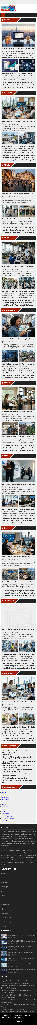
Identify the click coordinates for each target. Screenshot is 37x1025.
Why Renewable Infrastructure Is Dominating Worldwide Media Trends (19, 375)
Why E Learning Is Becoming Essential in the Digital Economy (18, 629)
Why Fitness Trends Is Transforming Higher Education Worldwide (19, 155)
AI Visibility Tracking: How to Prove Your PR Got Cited (27, 74)
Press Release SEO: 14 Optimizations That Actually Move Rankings (10, 74)
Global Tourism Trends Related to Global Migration (27, 219)
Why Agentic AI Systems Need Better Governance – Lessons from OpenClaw (18, 766)
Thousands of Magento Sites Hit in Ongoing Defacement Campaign (16, 774)
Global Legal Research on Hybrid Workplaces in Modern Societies (19, 518)
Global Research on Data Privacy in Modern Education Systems (27, 146)
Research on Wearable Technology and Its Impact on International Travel (10, 219)
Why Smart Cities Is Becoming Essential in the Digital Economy (19, 663)
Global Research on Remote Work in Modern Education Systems (19, 157)
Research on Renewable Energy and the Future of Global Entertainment (19, 377)
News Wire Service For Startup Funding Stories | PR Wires (18, 781)
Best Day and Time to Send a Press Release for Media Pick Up (18, 48)
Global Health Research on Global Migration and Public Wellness (19, 450)
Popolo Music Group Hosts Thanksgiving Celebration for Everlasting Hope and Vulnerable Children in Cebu (17, 752)
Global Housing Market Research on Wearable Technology (10, 727)
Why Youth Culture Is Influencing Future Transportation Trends (10, 291)
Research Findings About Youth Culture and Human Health (19, 445)
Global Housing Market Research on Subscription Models (18, 702)
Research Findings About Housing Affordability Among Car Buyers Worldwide (19, 303)
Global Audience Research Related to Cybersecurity (10, 364)
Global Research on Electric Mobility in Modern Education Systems (10, 146)
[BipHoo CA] (8, 8)
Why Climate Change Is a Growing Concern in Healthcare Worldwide (10, 437)
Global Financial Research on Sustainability (16, 557)
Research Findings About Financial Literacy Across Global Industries (19, 666)
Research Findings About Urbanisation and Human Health (27, 437)
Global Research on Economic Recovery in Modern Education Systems (18, 121)
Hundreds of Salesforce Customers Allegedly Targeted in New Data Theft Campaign (16, 758)
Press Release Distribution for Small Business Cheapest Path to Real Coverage (19, 87)
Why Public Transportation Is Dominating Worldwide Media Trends (27, 364)
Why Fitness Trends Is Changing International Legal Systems (18, 484)
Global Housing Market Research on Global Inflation (19, 736)
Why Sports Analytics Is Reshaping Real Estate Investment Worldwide (19, 740)
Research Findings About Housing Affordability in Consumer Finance (19, 595)
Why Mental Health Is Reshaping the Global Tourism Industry (19, 230)
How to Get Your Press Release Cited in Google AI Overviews (19, 85)
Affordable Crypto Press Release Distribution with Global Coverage (22, 970)
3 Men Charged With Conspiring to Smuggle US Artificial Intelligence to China (17, 770)
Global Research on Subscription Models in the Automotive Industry (27, 291)
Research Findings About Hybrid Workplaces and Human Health (18, 411)
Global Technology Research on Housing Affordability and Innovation (27, 654)
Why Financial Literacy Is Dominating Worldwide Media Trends (18, 339)
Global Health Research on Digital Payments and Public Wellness (19, 448)
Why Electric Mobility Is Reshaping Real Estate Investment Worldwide (27, 727)
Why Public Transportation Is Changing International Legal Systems (19, 520)
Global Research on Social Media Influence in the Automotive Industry (19, 300)
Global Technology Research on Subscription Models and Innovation (19, 668)
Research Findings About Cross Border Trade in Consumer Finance (10, 582)
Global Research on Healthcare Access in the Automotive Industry (18, 266)
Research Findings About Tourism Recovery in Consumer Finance (19, 593)
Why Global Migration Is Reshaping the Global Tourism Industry (19, 228)
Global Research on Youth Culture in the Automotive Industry (19, 305)
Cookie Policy (17, 1017)
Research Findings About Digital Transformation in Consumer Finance (19, 591)
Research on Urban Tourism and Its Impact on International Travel (19, 232)
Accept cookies (18, 1021)
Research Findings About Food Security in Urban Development (19, 738)
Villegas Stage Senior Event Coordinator (15, 778)
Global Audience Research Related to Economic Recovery (19, 373)
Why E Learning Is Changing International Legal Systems (10, 509)
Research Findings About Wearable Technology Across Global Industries (10, 654)
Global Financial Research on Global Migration (27, 582)
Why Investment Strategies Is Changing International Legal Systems (19, 523)
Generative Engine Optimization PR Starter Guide (18, 82)
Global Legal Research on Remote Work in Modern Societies (27, 509)
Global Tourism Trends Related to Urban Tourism (17, 194)
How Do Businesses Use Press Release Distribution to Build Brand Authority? (18, 762)
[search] (35, 15)
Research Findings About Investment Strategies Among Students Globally (19, 160)
